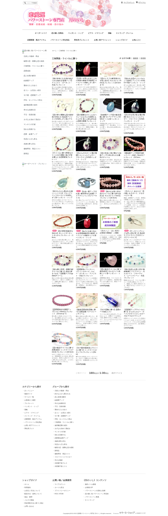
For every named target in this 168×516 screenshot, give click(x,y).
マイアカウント (129, 2)
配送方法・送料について (33, 494)
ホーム (54, 50)
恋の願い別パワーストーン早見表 (97, 494)
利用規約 (27, 487)
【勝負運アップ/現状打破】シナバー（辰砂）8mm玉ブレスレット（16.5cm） (134, 155)
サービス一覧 (29, 397)
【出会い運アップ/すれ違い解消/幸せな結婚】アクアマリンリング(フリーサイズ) (86, 194)
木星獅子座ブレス (61, 463)
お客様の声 (89, 487)
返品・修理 (28, 497)
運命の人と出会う (30, 85)
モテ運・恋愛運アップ (32, 95)
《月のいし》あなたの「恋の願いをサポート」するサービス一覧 (134, 193)
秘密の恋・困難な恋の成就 (34, 61)
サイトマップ (89, 500)
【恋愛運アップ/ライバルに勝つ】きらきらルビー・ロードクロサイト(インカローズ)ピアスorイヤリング (134, 313)
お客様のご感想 (29, 400)
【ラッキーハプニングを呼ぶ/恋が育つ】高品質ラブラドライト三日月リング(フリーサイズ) (134, 234)
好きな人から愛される (62, 394)
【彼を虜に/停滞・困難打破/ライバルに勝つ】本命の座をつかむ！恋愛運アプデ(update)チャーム (62, 272)
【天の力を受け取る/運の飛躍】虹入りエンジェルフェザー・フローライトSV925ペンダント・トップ (134, 118)
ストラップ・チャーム (124, 33)
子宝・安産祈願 (30, 115)
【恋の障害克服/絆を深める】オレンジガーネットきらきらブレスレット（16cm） (62, 234)
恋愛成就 (27, 71)
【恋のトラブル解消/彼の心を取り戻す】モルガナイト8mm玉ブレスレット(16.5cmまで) (110, 81)
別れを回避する (30, 129)
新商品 (26, 154)
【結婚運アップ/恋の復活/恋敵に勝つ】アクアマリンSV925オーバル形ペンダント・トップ (110, 118)
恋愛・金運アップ (30, 134)
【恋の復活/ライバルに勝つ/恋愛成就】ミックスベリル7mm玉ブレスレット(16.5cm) (62, 350)
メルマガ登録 (29, 500)
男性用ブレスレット (81, 40)
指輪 (109, 33)
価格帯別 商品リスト (32, 149)
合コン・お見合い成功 (32, 90)
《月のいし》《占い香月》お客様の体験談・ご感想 (110, 232)
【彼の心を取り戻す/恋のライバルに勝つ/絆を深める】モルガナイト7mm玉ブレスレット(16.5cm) (110, 194)
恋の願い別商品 (57, 33)
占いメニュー (29, 391)
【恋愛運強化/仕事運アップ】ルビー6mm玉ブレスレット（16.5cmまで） (62, 311)
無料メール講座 (90, 484)
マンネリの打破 (30, 124)
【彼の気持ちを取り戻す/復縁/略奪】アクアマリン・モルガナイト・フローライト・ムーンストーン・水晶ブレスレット (134, 273)
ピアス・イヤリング (95, 33)
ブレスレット (29, 403)
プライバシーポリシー (62, 491)
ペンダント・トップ (75, 33)
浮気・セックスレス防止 (33, 100)
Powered (116, 513)
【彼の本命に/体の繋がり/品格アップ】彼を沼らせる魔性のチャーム (110, 155)
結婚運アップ (29, 81)
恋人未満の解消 (30, 76)
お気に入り (136, 40)
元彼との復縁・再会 (31, 56)
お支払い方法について (32, 491)
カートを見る (59, 487)
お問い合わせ (29, 506)
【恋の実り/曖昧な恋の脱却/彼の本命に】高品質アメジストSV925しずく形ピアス (62, 117)
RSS (56, 494)
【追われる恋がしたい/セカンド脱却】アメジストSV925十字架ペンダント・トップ (134, 80)
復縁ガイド (28, 394)
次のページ (116, 373)
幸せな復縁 (58, 460)
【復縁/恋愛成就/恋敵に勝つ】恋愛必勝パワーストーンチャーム (86, 312)
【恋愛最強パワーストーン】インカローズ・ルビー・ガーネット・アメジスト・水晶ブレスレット (86, 272)
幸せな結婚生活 (30, 110)
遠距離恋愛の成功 (30, 105)
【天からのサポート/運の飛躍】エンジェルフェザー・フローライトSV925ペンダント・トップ (86, 156)
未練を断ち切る (30, 144)
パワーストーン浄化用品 (60, 40)
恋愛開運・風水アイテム (36, 40)
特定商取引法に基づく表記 (33, 503)
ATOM (61, 494)
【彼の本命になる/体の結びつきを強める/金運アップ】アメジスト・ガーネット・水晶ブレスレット (62, 81)
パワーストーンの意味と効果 (95, 491)
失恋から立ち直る (30, 139)
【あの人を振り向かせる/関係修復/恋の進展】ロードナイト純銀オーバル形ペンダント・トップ (86, 234)
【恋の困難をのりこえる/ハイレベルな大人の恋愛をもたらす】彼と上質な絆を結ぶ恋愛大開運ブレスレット (86, 118)
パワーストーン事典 (92, 497)
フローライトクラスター (63, 457)
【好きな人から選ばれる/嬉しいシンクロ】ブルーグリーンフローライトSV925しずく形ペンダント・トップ (62, 194)
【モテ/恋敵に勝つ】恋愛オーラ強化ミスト (110, 311)
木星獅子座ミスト (61, 466)
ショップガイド (122, 40)
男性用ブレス (29, 428)
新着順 (143, 58)
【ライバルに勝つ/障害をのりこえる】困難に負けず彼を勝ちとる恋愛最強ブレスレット (62, 156)
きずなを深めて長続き (32, 119)
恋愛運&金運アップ (61, 438)
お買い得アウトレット (102, 40)
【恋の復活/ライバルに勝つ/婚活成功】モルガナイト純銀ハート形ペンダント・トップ (110, 272)
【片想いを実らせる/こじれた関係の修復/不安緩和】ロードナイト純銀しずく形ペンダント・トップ (86, 81)
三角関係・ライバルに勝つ (34, 66)
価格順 (135, 58)
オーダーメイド (41, 33)
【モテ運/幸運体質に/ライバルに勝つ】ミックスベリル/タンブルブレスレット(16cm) (86, 351)
